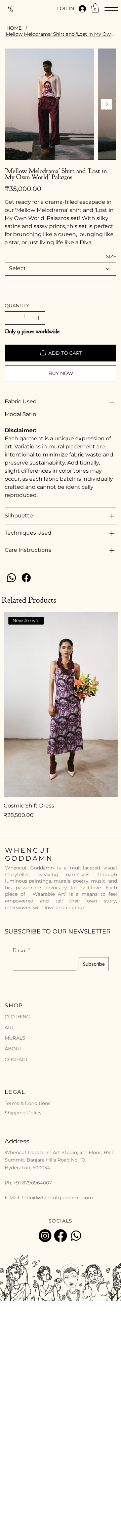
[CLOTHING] (104, 962)
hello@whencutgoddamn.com (57, 1143)
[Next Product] (108, 673)
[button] (95, 7)
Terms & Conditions (27, 1049)
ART (9, 973)
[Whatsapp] (76, 1181)
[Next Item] (106, 104)
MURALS (15, 983)
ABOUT (13, 994)
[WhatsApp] (11, 577)
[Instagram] (45, 1181)
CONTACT (16, 1005)
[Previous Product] (13, 673)
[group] (60, 691)
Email (22, 895)
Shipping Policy (23, 1058)
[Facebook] (26, 577)
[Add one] (38, 318)
